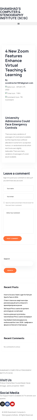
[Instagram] (2, 404)
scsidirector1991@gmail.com (19, 83)
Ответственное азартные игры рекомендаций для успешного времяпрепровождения (16, 302)
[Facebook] (7, 404)
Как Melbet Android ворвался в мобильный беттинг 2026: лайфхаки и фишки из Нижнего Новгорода (18, 322)
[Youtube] (12, 404)
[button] (18, 23)
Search (7, 259)
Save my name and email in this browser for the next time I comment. (20, 204)
